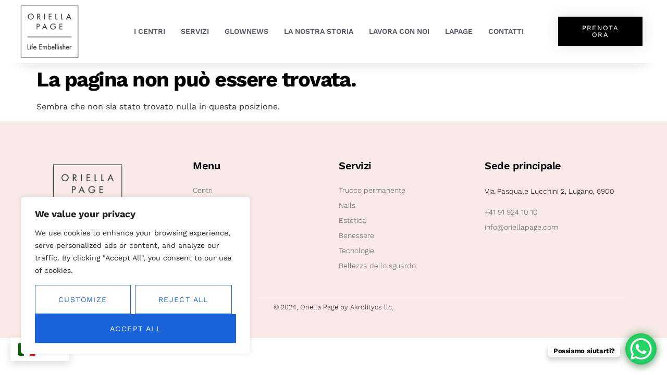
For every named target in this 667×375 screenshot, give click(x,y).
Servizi (195, 31)
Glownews (246, 31)
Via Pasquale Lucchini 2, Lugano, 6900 (549, 191)
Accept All (135, 328)
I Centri (149, 31)
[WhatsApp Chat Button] (641, 349)
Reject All (183, 299)
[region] (135, 275)
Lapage (459, 31)
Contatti (506, 31)
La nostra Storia (318, 31)
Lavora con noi (399, 31)
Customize (82, 299)
